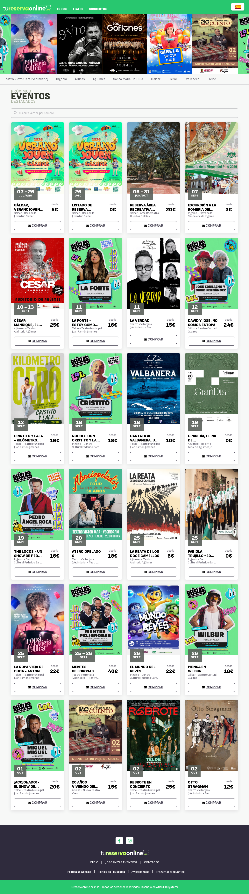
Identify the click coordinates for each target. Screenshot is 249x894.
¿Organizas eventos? (121, 862)
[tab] (26, 79)
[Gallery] (124, 44)
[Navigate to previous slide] (5, 44)
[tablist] (124, 79)
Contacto (151, 862)
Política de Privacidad (111, 872)
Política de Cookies (79, 872)
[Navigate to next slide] (244, 44)
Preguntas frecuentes (170, 872)
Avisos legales (140, 872)
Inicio (94, 862)
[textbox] (124, 113)
